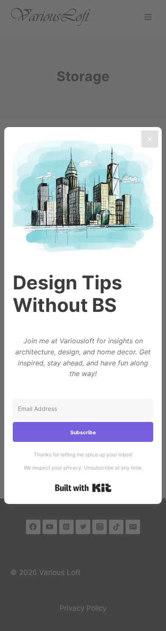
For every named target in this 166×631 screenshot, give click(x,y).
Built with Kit (83, 487)
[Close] (149, 138)
